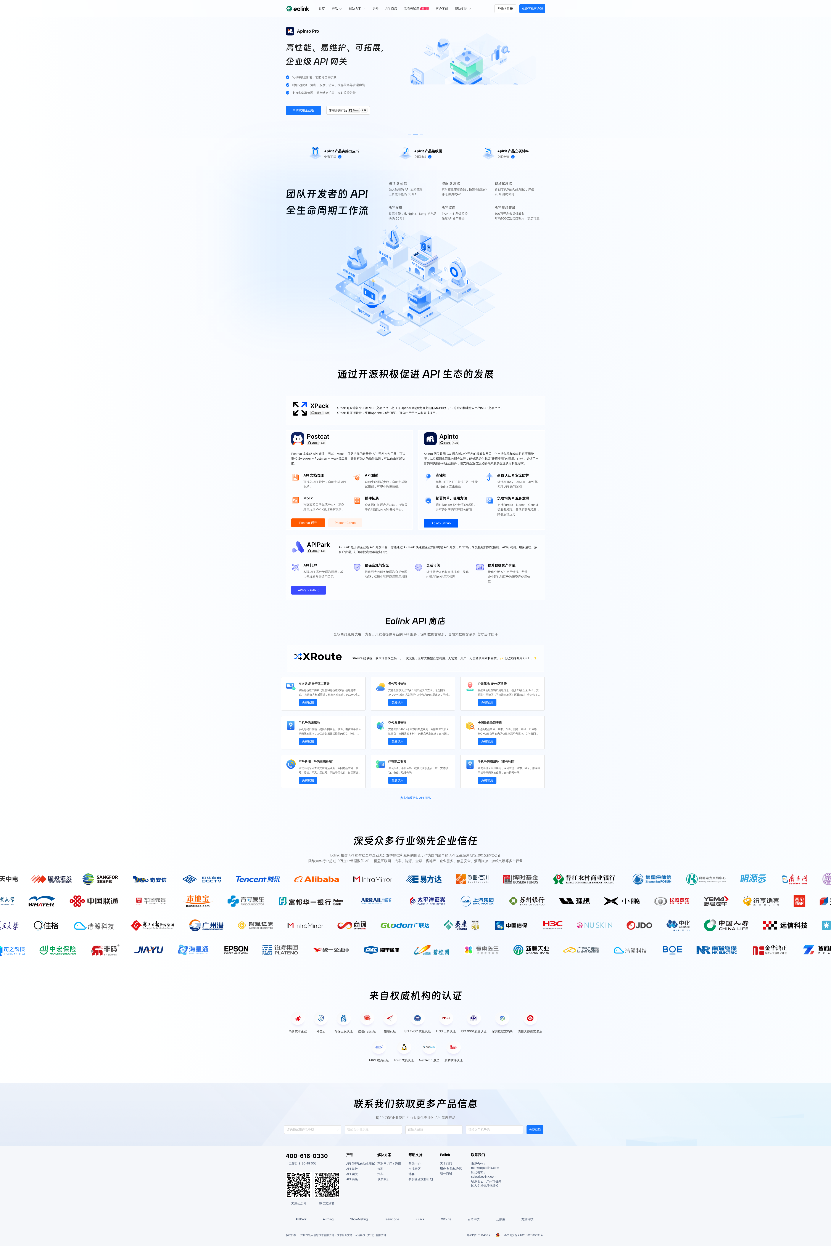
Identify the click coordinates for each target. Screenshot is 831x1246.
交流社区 (415, 1169)
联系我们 (383, 1179)
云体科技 (473, 1219)
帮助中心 (415, 1163)
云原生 (500, 1219)
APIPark (318, 544)
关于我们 (446, 1163)
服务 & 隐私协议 (451, 1168)
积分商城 (446, 1173)
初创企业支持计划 (421, 1179)
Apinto (449, 436)
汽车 (380, 1174)
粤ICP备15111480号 (479, 1235)
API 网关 (352, 1174)
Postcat (318, 436)
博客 (412, 1174)
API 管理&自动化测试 (360, 1163)
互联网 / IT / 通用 (389, 1163)
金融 (380, 1169)
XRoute (446, 1219)
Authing (328, 1219)
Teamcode (391, 1219)
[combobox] (287, 1129)
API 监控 (352, 1169)
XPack (319, 405)
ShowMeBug (359, 1219)
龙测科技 (527, 1219)
